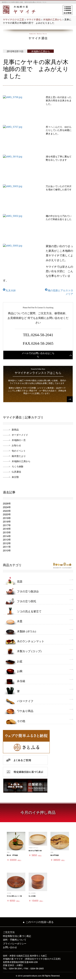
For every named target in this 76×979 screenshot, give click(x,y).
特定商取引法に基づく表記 (17, 935)
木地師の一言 (19, 440)
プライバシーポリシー (14, 943)
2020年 (7, 514)
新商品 (15, 429)
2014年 (7, 536)
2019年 (7, 518)
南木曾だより (19, 455)
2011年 (7, 547)
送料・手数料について (14, 939)
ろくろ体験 (17, 466)
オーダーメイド (20, 434)
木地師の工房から (21, 461)
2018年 (7, 521)
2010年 (7, 550)
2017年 (7, 525)
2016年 (7, 528)
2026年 (7, 503)
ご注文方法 (9, 932)
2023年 (7, 511)
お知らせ (16, 445)
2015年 (7, 532)
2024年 (7, 507)
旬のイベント (19, 450)
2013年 (7, 539)
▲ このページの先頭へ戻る (38, 922)
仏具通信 (16, 471)
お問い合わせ (10, 947)
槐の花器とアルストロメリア (60, 292)
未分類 (15, 476)
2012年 (7, 543)
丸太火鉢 (11, 290)
